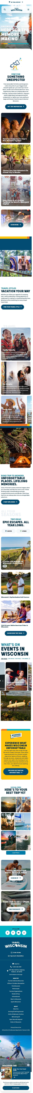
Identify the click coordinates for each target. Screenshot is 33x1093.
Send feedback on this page (15, 969)
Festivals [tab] (18, 657)
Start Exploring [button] (9, 501)
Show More (15, 225)
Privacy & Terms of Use (16, 1022)
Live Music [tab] (11, 657)
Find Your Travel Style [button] (11, 307)
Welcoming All (16, 1012)
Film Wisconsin (16, 981)
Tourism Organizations (15, 986)
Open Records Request (15, 1014)
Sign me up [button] (15, 873)
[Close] (28, 1065)
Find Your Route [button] (15, 904)
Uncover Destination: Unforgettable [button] (16, 769)
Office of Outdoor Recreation (15, 978)
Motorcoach (15, 984)
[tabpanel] (16, 584)
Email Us (17, 959)
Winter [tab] (9, 530)
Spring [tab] (24, 530)
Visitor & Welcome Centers (16, 1009)
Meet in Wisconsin (16, 994)
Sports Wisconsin (16, 997)
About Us (15, 1004)
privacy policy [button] (17, 1084)
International (16, 991)
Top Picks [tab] (4, 657)
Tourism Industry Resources (16, 976)
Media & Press (16, 989)
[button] (16, 2)
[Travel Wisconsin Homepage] (16, 9)
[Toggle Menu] (27, 10)
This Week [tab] (25, 657)
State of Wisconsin (15, 1017)
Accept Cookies (15, 1087)
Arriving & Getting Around (15, 1006)
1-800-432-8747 (16, 962)
